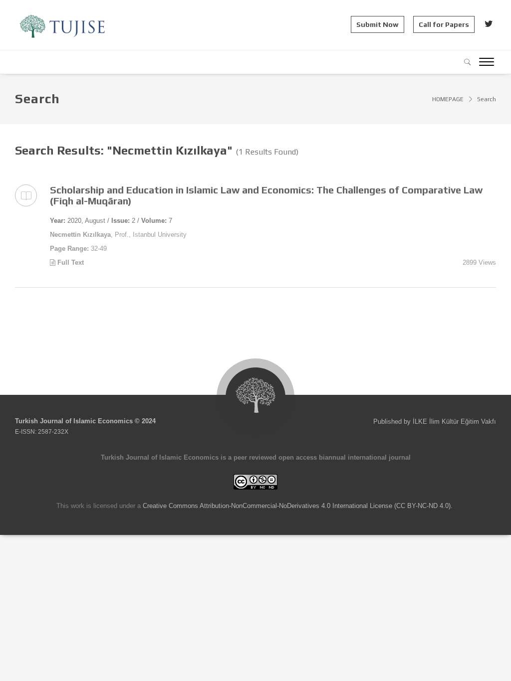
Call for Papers (444, 24)
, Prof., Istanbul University (118, 234)
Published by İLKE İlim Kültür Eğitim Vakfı (434, 421)
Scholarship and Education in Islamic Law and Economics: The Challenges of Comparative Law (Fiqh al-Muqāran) (266, 195)
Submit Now (377, 24)
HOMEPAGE (448, 99)
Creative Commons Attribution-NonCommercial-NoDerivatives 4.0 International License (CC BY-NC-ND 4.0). (298, 506)
